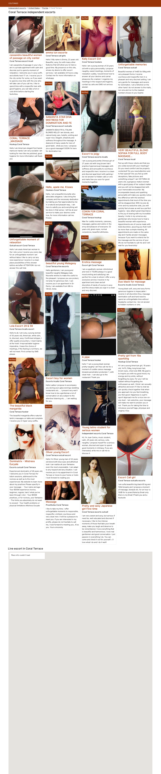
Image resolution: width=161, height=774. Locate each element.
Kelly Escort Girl (91, 58)
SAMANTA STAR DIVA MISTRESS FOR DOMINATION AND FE (59, 119)
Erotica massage (92, 262)
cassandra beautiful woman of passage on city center (26, 56)
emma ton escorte (56, 52)
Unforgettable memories (132, 64)
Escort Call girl (126, 477)
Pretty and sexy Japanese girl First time (97, 507)
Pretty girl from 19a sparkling (129, 357)
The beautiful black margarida (21, 407)
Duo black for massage (131, 281)
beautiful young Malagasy (61, 263)
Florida (45, 8)
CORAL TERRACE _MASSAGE (20, 140)
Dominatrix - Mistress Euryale (22, 463)
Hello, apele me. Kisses (59, 187)
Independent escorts (17, 8)
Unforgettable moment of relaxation (24, 241)
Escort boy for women (59, 378)
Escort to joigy (90, 153)
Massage (51, 501)
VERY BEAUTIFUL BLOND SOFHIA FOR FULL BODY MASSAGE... (133, 153)
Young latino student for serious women (96, 429)
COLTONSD (13, 3)
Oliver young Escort (57, 452)
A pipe (86, 357)
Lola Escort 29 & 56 (21, 325)
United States (34, 8)
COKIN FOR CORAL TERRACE (93, 213)
